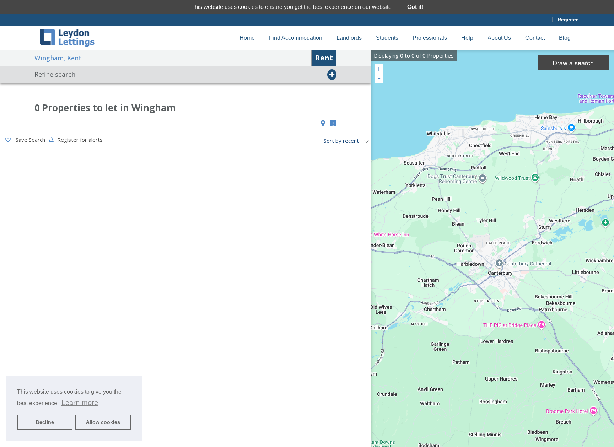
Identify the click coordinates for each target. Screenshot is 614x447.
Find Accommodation (295, 38)
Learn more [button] (79, 402)
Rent (324, 58)
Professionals (430, 38)
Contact (535, 38)
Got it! (415, 7)
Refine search (54, 74)
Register (568, 19)
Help (467, 38)
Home (247, 38)
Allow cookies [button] (103, 422)
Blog (565, 38)
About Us (499, 38)
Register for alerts (80, 139)
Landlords (349, 38)
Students (387, 38)
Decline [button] (45, 422)
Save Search (29, 139)
